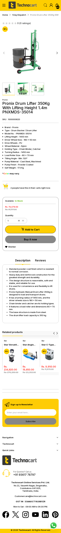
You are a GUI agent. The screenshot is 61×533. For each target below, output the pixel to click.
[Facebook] (5, 514)
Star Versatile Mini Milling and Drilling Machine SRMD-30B (11, 344)
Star (5, 341)
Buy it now (30, 239)
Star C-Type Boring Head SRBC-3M (47, 344)
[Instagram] (25, 514)
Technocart (25, 530)
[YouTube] (35, 515)
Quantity (9, 215)
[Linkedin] (45, 514)
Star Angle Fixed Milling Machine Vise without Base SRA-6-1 (30, 344)
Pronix (5, 100)
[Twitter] (15, 514)
